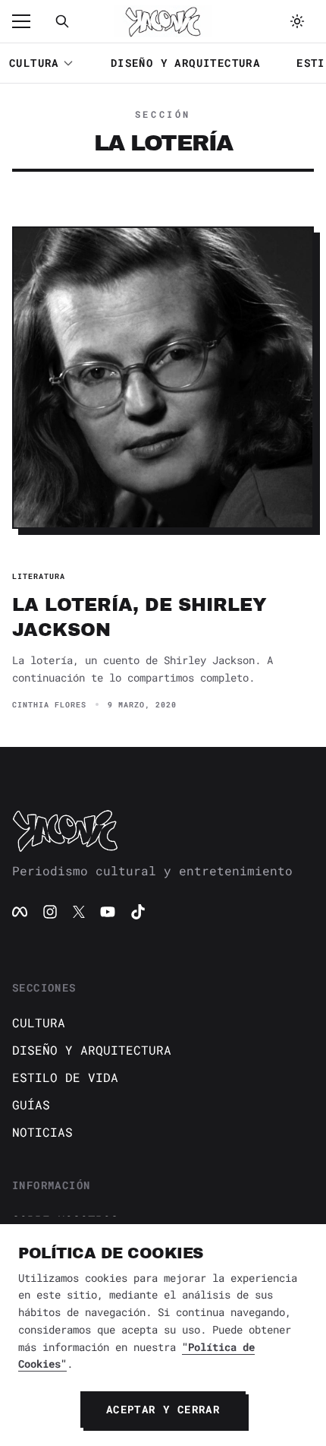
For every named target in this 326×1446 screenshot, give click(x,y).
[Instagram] (50, 911)
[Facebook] (19, 911)
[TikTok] (138, 911)
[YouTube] (107, 911)
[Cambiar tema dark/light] (297, 21)
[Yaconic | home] (163, 830)
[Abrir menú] (28, 21)
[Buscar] (62, 21)
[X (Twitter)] (79, 912)
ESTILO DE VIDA (65, 1077)
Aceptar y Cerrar (163, 1409)
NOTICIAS (42, 1132)
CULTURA (34, 62)
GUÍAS (31, 1104)
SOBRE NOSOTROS (65, 1220)
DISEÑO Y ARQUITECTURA (185, 62)
